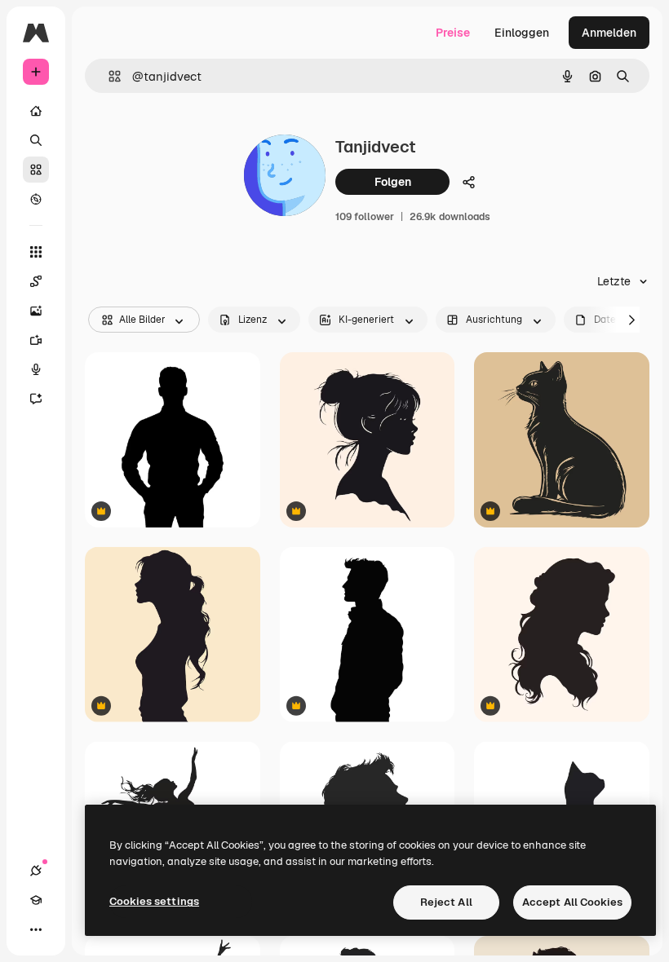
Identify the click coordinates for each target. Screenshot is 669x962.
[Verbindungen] (36, 871)
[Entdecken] (36, 199)
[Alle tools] (36, 252)
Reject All (446, 902)
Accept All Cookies (572, 902)
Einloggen (521, 32)
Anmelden (609, 32)
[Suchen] (36, 140)
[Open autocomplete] (108, 76)
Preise (453, 32)
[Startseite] (36, 111)
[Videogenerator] (36, 340)
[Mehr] (36, 929)
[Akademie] (36, 900)
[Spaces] (36, 281)
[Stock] (36, 170)
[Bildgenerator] (36, 311)
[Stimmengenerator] (36, 369)
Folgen (392, 181)
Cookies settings (154, 901)
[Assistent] (36, 399)
